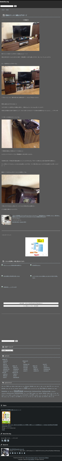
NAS (12, 391)
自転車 (35, 396)
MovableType (4, 391)
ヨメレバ (9, 426)
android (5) (5, 361)
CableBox (37, 386)
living (7, 9)
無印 (23, 396)
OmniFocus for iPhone (36, 391)
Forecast (11, 388)
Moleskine (56, 388)
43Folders (2, 386)
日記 (14, 396)
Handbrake (29, 388)
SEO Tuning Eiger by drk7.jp (31, 457)
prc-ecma (28, 393)
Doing (52, 386)
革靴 (49, 396)
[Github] (18, 453)
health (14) (35, 369)
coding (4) (5, 374)
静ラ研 (45, 396)
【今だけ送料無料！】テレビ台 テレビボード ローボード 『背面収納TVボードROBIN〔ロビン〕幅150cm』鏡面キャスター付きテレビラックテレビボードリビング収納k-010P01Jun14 (36, 216)
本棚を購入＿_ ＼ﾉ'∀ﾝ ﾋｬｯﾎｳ (10, 287)
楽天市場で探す (15, 222)
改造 (10, 396)
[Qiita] (22, 453)
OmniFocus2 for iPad (4, 393)
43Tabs (5, 386)
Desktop (48, 386)
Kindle (3, 429)
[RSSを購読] (2, 440)
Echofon (56, 386)
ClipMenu (41, 386)
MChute (53, 388)
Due (53, 386)
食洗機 (53, 396)
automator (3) (46, 367)
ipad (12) (5, 364)
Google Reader (20, 388)
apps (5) (45, 366)
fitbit (9, 388)
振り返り (8, 396)
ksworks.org (4, 2)
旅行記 (13, 396)
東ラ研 (19, 396)
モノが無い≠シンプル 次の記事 (30, 306)
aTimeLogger (27, 386)
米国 (30, 396)
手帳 (2, 396)
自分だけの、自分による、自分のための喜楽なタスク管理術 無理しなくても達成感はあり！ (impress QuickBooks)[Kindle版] (30, 424)
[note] (25, 453)
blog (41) (35, 367)
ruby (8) (4, 377)
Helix (31, 388)
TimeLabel (48, 393)
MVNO (8, 391)
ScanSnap (34, 393)
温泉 (21, 396)
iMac (36, 388)
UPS (53, 393)
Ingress (38, 388)
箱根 (28, 396)
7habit (7, 386)
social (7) (25, 370)
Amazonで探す (23, 222)
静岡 (47, 396)
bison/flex (35, 386)
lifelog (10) (35, 366)
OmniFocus (18, 391)
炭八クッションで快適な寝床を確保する (12, 265)
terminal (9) (46, 370)
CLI (39, 386)
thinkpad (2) (5, 370)
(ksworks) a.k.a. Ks (17, 449)
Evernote (3, 388)
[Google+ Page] (8, 440)
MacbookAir (50, 388)
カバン (17, 394)
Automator (31, 386)
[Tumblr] (20, 453)
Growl (23, 388)
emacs (58, 386)
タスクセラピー (25, 394)
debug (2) (5, 375)
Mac (46, 388)
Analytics (13, 386)
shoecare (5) (16, 369)
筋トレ (26, 396)
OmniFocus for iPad (27, 391)
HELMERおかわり (36, 265)
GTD (25, 388)
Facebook (7, 388)
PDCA (24, 393)
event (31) (25, 366)
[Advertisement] (13, 246)
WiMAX (57, 393)
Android (16, 386)
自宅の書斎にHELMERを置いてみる (12, 276)
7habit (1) (15, 374)
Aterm (23, 386)
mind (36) (25, 369)
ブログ (3, 9)
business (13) (26, 364)
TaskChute (40, 393)
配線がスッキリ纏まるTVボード (16, 15)
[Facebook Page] (5, 440)
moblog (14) (36, 370)
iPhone (43, 388)
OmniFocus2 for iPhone (10, 393)
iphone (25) (5, 366)
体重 (51, 394)
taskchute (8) (16, 377)
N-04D (11, 391)
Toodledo (51, 393)
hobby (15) (14, 366)
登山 (24, 396)
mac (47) (45, 364)
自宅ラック (32, 396)
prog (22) (4, 372)
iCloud (34, 388)
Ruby (30, 393)
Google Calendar (16, 388)
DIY (50, 386)
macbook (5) (6, 367)
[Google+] (15, 453)
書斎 (16, 396)
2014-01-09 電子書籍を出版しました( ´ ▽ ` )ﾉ (11, 409)
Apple (21, 386)
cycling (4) (15, 370)
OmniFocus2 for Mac (19, 393)
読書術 (37, 396)
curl (43, 386)
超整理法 (40, 396)
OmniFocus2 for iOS (53, 391)
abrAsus (10, 386)
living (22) (25, 367)
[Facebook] (13, 453)
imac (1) (5, 362)
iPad (41, 388)
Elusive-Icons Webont (44, 457)
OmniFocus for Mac (46, 391)
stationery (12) (6, 369)
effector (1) (15, 367)
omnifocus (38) (47, 369)
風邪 (51, 396)
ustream (55, 393)
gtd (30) (15, 375)
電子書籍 (43, 396)
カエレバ (18, 218)
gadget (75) (4, 359)
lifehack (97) (25, 361)
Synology (37, 393)
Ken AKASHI (31, 459)
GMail (13, 388)
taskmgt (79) (15, 372)
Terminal (44, 393)
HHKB (33, 388)
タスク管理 (31, 394)
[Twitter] (11, 453)
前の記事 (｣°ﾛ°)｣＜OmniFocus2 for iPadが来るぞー (31, 303)
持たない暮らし (5, 396)
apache (19, 386)
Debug (45, 386)
